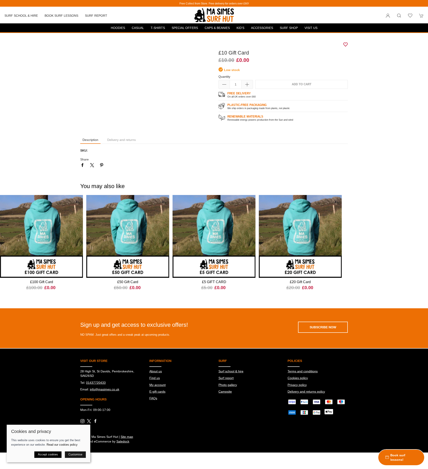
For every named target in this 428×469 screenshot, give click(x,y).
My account (157, 385)
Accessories (262, 28)
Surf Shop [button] (289, 28)
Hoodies (118, 28)
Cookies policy (298, 378)
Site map (127, 437)
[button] (399, 15)
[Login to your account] (388, 15)
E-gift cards (157, 391)
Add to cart (301, 84)
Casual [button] (138, 28)
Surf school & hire (230, 371)
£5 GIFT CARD (214, 282)
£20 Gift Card (300, 282)
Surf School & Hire (21, 15)
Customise (75, 454)
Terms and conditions (303, 371)
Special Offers (185, 28)
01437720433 (96, 382)
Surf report (96, 15)
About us (155, 371)
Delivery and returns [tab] (121, 140)
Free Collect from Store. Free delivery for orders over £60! (214, 3)
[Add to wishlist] (77, 201)
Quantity (224, 76)
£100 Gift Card (41, 282)
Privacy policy (297, 385)
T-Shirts (158, 28)
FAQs (153, 398)
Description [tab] (90, 140)
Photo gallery (227, 385)
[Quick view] (77, 270)
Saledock (122, 441)
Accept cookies (48, 454)
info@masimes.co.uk (104, 389)
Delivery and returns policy (306, 391)
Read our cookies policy (62, 444)
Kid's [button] (240, 28)
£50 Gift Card (127, 282)
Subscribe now (323, 327)
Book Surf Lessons (61, 15)
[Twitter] (89, 421)
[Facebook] (95, 421)
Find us (154, 378)
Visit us (311, 28)
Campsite (225, 391)
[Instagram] (82, 421)
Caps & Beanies (217, 28)
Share (84, 159)
